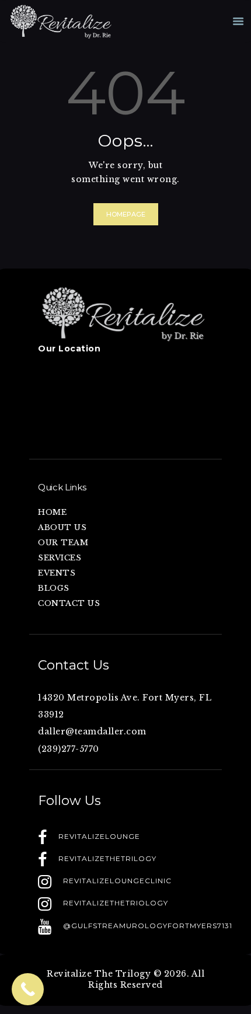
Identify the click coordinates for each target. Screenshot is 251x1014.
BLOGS (53, 588)
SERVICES (59, 558)
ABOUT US (62, 527)
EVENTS (56, 573)
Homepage (125, 214)
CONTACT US (69, 603)
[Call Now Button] (28, 989)
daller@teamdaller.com (92, 731)
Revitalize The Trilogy (99, 973)
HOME (52, 512)
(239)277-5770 (68, 749)
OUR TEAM (63, 543)
